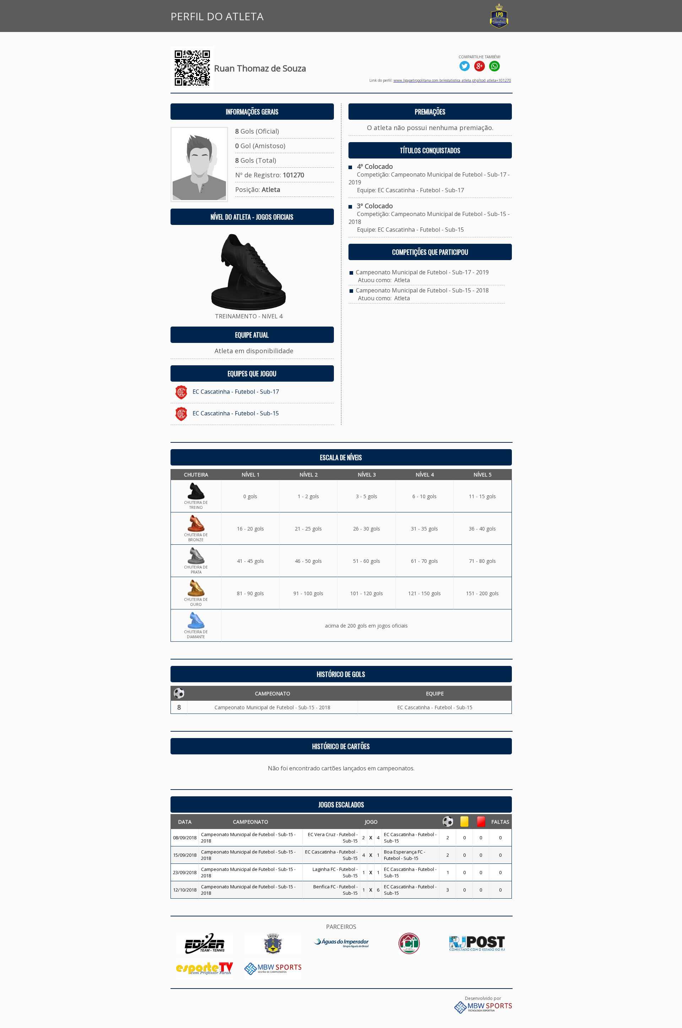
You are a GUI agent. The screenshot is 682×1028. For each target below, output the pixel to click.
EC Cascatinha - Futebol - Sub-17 (236, 391)
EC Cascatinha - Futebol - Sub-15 (236, 413)
